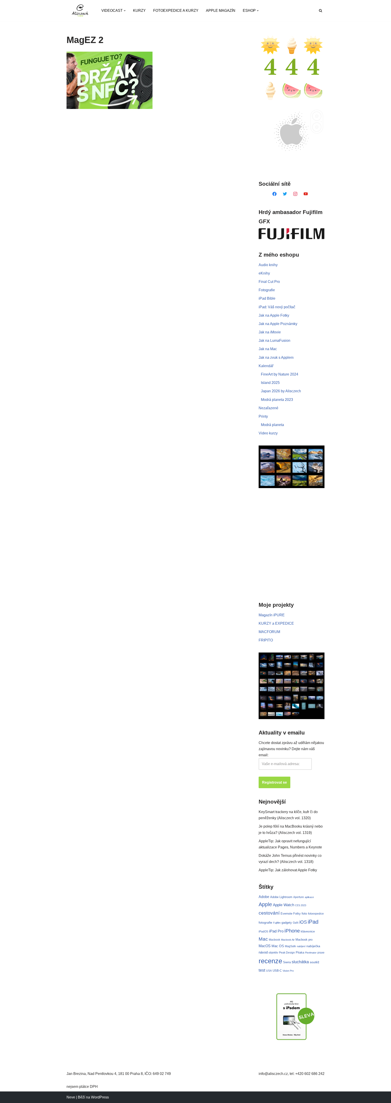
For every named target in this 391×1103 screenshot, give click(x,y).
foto (304, 913)
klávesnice (308, 931)
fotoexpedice (316, 913)
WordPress (100, 1097)
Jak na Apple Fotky (274, 315)
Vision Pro (288, 970)
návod (263, 952)
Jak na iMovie (270, 332)
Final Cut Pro (269, 282)
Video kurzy (268, 433)
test (262, 970)
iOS (303, 922)
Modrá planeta (272, 425)
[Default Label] (274, 193)
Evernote (286, 913)
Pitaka (300, 952)
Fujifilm (277, 922)
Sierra (287, 962)
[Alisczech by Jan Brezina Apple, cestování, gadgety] (80, 10)
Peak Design (287, 952)
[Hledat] (320, 10)
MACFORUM (269, 632)
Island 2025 (270, 383)
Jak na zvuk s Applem (276, 357)
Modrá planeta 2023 (277, 400)
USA (269, 970)
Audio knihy (268, 265)
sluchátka (300, 962)
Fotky (297, 913)
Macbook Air (288, 939)
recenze (270, 961)
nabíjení (301, 946)
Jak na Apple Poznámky (278, 324)
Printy (263, 416)
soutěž (314, 962)
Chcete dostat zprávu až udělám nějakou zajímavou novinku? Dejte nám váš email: (291, 749)
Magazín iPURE (272, 615)
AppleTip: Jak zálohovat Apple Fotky (288, 870)
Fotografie (267, 290)
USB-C (277, 970)
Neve (71, 1097)
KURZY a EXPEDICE (276, 623)
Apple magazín (220, 10)
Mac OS (278, 946)
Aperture (298, 897)
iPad (313, 922)
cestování (269, 913)
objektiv (273, 952)
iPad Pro (276, 931)
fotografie (265, 922)
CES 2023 (300, 905)
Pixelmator (311, 952)
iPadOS (263, 931)
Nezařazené (268, 408)
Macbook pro (304, 939)
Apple (265, 904)
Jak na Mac (268, 349)
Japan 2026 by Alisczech (281, 391)
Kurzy (139, 10)
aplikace (309, 897)
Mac (263, 939)
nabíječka (313, 946)
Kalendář (266, 366)
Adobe (264, 897)
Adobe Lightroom (281, 897)
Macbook (274, 939)
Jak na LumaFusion (274, 340)
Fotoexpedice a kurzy (175, 10)
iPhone (292, 931)
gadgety (286, 922)
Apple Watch (283, 905)
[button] (125, 11)
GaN (295, 922)
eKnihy (264, 273)
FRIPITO (266, 640)
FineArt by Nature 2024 (279, 374)
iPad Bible (267, 298)
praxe (320, 952)
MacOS (265, 946)
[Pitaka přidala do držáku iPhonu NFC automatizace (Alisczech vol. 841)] (110, 80)
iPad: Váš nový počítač (277, 307)
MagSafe (290, 946)
